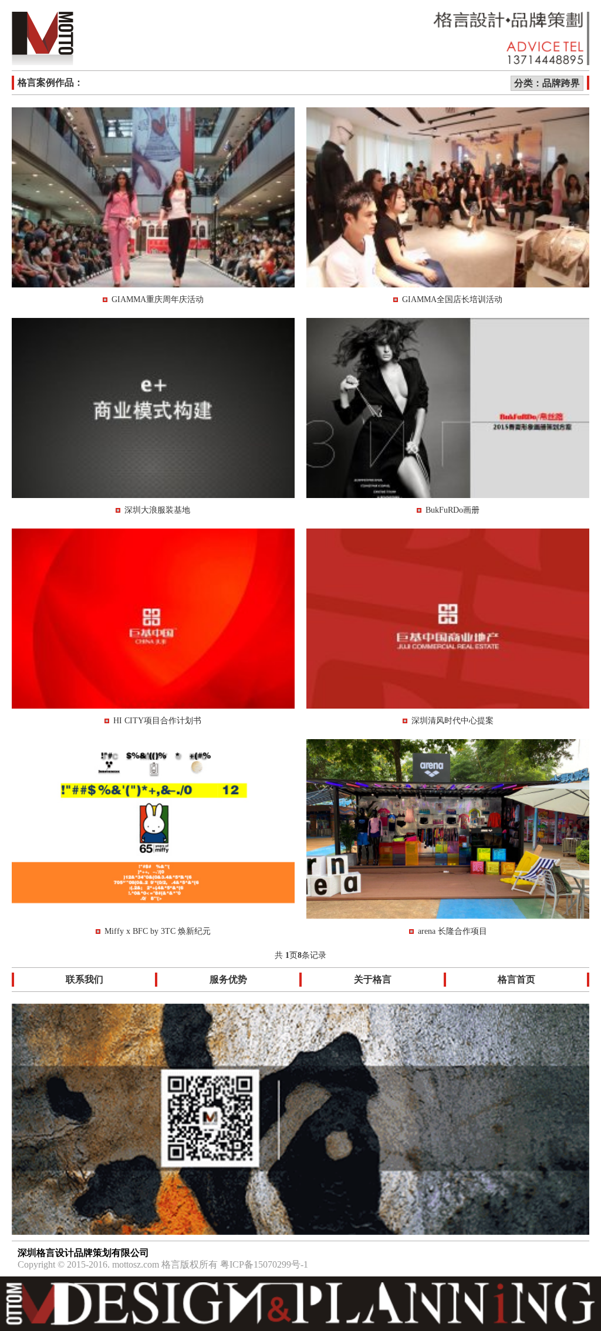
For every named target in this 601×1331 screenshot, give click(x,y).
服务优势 (228, 979)
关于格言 (372, 979)
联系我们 (84, 979)
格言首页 (516, 979)
